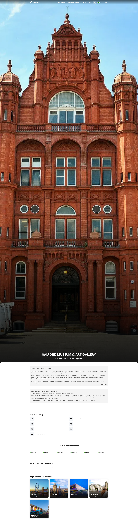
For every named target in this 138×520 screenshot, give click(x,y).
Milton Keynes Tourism (53, 467)
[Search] (94, 2)
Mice (90, 2)
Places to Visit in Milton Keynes (38, 467)
